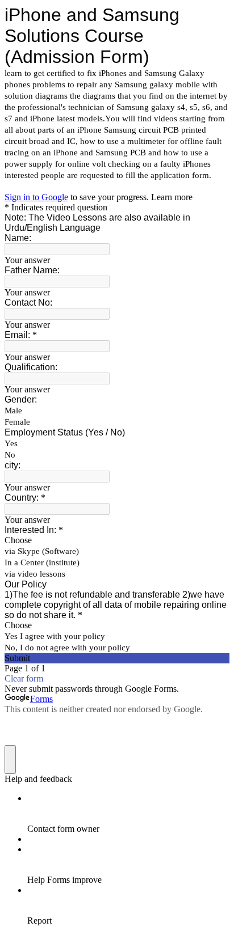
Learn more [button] (172, 197)
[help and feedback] (10, 759)
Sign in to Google (36, 197)
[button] (117, 658)
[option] (117, 540)
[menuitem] (128, 813)
